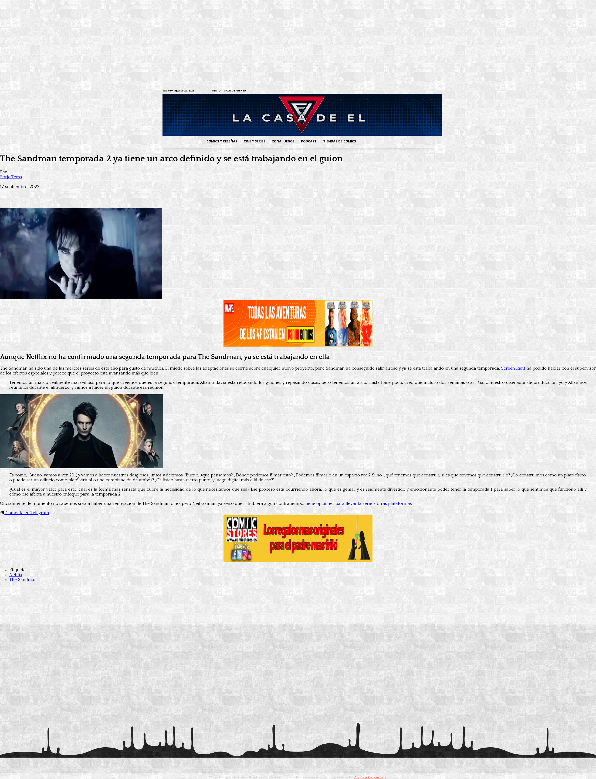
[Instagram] (395, 90)
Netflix (15, 574)
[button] (396, 141)
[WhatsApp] (57, 194)
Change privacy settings (370, 777)
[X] (423, 90)
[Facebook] (387, 90)
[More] (91, 194)
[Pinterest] (74, 194)
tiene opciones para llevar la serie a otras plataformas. (359, 503)
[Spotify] (409, 90)
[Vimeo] (376, 90)
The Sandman (23, 579)
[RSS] (402, 90)
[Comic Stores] (298, 560)
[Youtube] (431, 90)
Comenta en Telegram (26, 512)
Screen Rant (513, 368)
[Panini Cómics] (298, 345)
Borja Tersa (11, 177)
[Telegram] (416, 90)
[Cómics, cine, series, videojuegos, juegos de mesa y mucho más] (274, 115)
